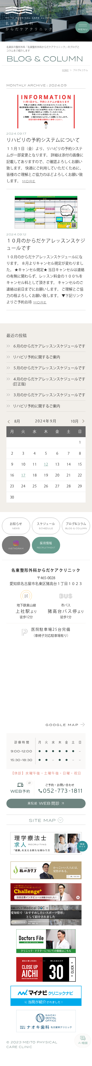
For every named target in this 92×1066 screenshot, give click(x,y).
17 (23, 475)
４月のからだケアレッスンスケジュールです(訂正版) (49, 381)
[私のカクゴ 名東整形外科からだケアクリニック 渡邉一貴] (46, 870)
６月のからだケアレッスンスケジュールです (49, 346)
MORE (29, 181)
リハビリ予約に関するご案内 (36, 357)
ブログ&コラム (76, 526)
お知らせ (16, 526)
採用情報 (46, 545)
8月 (17, 421)
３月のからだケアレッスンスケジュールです (49, 395)
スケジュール (46, 526)
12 (46, 464)
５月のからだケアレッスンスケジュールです (49, 368)
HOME (65, 70)
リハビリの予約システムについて (43, 140)
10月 (75, 421)
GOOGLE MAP (62, 725)
